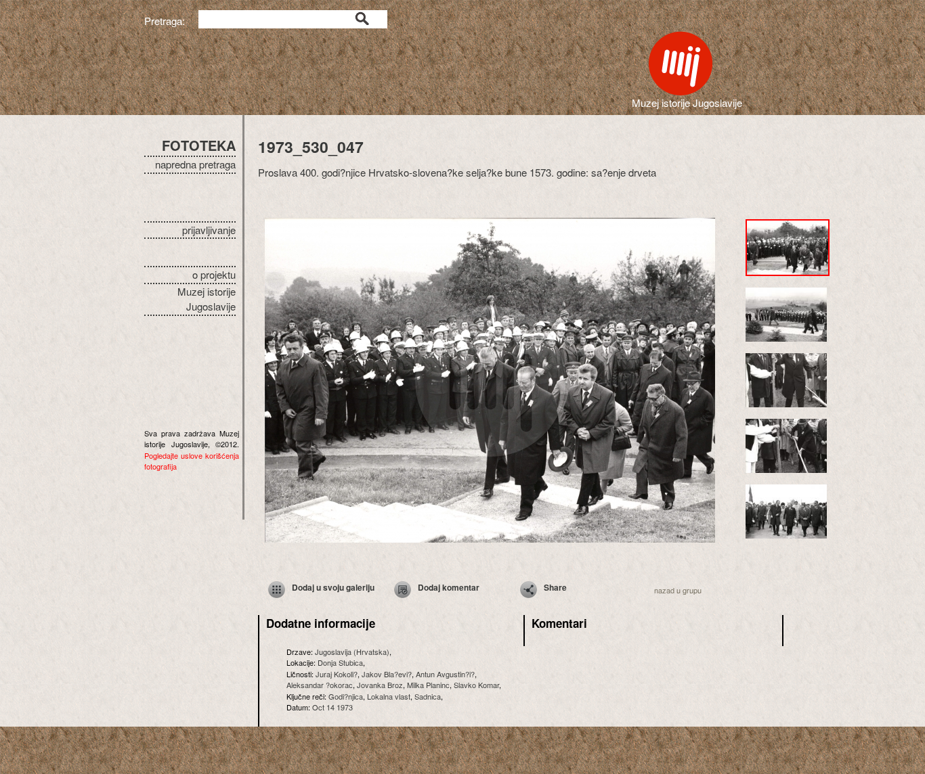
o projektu (214, 274)
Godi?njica (345, 696)
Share (555, 587)
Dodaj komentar (448, 587)
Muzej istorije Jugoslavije (206, 299)
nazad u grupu (678, 590)
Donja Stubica (340, 662)
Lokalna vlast (388, 696)
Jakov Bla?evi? (387, 673)
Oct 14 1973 (332, 707)
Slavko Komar (476, 684)
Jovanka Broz (380, 684)
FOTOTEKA (199, 145)
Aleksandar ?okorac (319, 684)
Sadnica (427, 696)
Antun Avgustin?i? (445, 673)
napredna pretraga (195, 164)
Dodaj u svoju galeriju (333, 587)
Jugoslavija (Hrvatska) (352, 651)
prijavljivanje (209, 230)
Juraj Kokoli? (337, 673)
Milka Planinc (428, 684)
